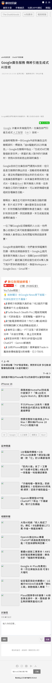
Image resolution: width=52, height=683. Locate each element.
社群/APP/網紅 (35, 7)
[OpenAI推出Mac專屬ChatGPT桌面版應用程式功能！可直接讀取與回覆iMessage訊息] (10, 542)
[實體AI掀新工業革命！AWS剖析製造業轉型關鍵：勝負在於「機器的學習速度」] (10, 556)
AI (4, 434)
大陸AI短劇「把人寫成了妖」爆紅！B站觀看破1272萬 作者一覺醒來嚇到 (35, 525)
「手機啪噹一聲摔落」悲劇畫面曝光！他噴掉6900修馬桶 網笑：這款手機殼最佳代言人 (36, 486)
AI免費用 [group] (28, 14)
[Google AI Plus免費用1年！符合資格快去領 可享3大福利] (10, 571)
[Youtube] (43, 2)
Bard (43, 434)
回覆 (47, 639)
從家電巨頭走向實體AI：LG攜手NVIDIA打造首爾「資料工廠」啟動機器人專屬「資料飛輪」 (36, 583)
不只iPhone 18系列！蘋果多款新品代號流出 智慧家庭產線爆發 (35, 407)
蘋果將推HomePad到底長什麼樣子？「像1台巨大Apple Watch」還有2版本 (35, 392)
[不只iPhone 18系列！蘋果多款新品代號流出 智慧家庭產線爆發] (10, 409)
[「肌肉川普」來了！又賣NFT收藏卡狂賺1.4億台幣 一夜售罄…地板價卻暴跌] (10, 471)
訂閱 (36, 671)
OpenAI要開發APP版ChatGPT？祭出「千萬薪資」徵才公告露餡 (34, 501)
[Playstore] (30, 666)
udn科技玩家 (5, 57)
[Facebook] (17, 666)
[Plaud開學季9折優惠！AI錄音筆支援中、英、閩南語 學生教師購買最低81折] (10, 600)
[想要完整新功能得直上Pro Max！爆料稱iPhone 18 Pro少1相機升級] (10, 424)
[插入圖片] (41, 639)
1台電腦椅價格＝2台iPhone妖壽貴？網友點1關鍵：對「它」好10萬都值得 (35, 454)
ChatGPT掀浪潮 (17, 57)
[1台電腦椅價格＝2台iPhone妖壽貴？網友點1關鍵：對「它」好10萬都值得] (10, 456)
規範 (4, 639)
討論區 (4, 612)
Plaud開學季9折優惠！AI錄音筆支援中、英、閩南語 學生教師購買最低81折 (36, 598)
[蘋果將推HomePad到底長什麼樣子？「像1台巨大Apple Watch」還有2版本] (10, 394)
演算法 (34, 434)
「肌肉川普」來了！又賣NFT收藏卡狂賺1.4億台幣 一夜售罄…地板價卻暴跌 (34, 469)
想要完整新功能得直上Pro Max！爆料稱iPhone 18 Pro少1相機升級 (35, 422)
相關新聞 (5, 516)
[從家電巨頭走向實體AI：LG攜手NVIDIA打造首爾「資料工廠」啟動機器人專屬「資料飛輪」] (10, 585)
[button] (46, 2)
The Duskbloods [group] (11, 14)
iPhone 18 (6, 383)
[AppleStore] (35, 666)
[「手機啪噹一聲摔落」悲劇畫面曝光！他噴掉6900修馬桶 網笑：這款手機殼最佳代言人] (10, 488)
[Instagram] (21, 666)
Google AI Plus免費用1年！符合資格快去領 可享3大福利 (35, 569)
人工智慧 (23, 434)
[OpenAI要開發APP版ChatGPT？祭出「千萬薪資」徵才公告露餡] (10, 503)
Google (12, 434)
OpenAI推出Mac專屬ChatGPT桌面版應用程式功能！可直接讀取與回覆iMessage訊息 (35, 540)
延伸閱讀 (5, 445)
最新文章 (7, 7)
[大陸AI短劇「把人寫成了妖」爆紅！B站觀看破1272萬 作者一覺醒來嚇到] (10, 527)
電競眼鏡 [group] (42, 14)
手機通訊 (19, 7)
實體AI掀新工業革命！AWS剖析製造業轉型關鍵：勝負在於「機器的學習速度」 (35, 554)
